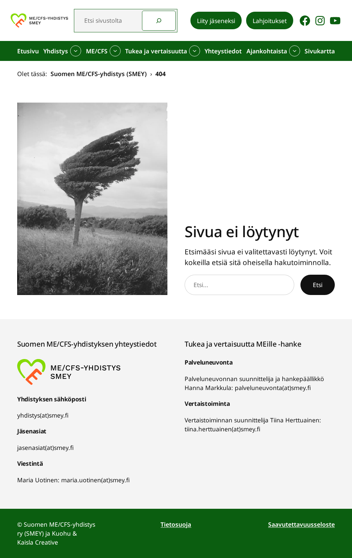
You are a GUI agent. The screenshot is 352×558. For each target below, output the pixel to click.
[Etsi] (159, 21)
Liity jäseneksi (216, 21)
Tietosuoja (176, 524)
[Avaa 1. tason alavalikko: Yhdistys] (75, 50)
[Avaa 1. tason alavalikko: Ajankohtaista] (294, 50)
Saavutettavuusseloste (301, 524)
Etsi (317, 285)
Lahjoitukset (270, 21)
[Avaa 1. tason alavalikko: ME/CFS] (115, 50)
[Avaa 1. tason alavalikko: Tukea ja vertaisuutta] (194, 50)
